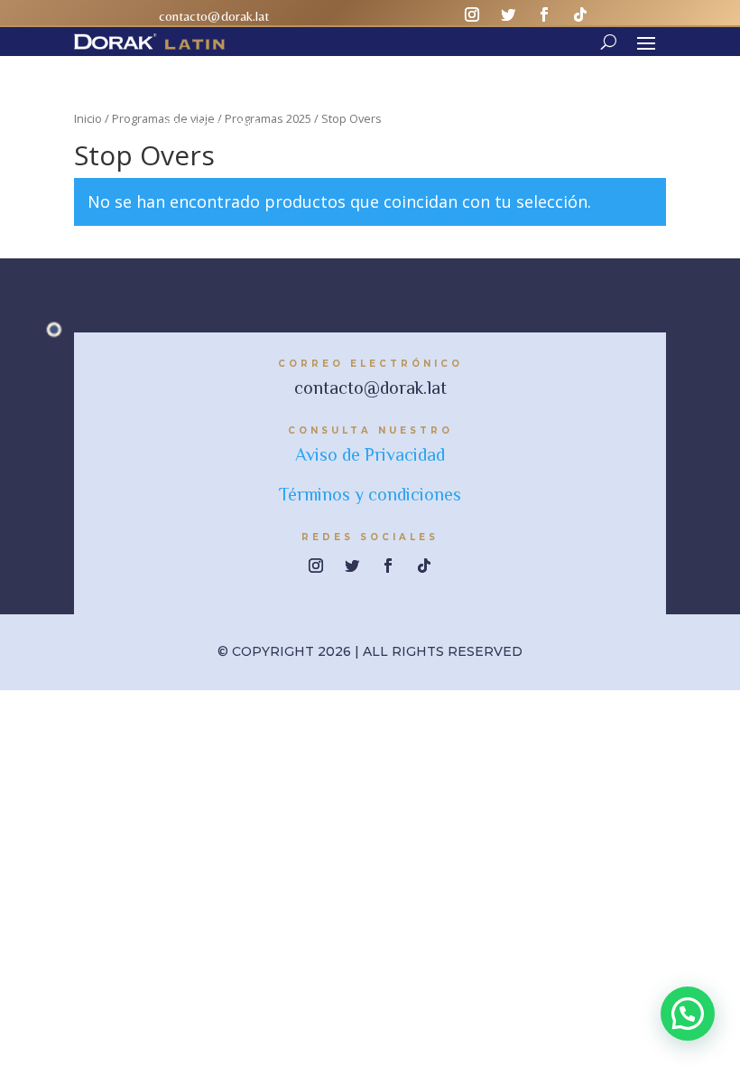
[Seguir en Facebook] (544, 14)
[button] (688, 1014)
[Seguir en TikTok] (580, 14)
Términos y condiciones (370, 494)
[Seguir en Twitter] (508, 14)
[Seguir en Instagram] (472, 14)
